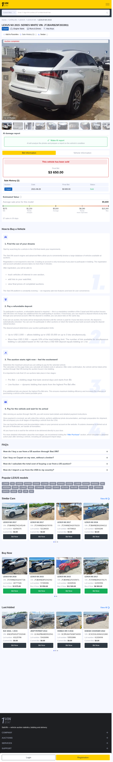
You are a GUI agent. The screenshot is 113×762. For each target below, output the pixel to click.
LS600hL (39, 487)
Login (28, 757)
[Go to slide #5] (51, 126)
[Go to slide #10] (107, 126)
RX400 (61, 484)
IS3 (31, 491)
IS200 (13, 491)
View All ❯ (105, 498)
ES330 (86, 484)
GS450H (83, 487)
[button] (9, 12)
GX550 (19, 484)
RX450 (28, 484)
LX (91, 487)
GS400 (56, 487)
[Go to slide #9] (96, 126)
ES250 (69, 484)
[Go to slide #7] (74, 126)
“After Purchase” (73, 435)
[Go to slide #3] (29, 126)
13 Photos (11, 118)
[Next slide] (105, 77)
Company (7, 732)
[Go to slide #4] (40, 126)
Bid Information (29, 153)
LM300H (98, 487)
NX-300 (74, 487)
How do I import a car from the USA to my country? (28, 470)
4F (20, 491)
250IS (15, 487)
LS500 (23, 487)
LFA (25, 491)
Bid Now (14, 537)
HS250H (6, 487)
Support (7, 748)
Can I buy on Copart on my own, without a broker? (28, 457)
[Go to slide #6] (63, 126)
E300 (48, 487)
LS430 (5, 484)
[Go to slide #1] (7, 126)
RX (102, 484)
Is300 (31, 487)
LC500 (45, 484)
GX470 (6, 491)
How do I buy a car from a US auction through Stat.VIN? (31, 451)
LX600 (77, 484)
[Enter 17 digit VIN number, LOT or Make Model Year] (107, 12)
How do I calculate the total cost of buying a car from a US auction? (37, 464)
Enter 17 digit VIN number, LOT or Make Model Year (34, 12)
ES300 (36, 484)
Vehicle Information (82, 153)
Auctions (7, 738)
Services (7, 743)
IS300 (52, 484)
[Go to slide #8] (85, 126)
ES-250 (65, 487)
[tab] (54, 596)
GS (12, 484)
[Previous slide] (6, 77)
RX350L (95, 484)
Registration (83, 757)
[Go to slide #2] (18, 126)
